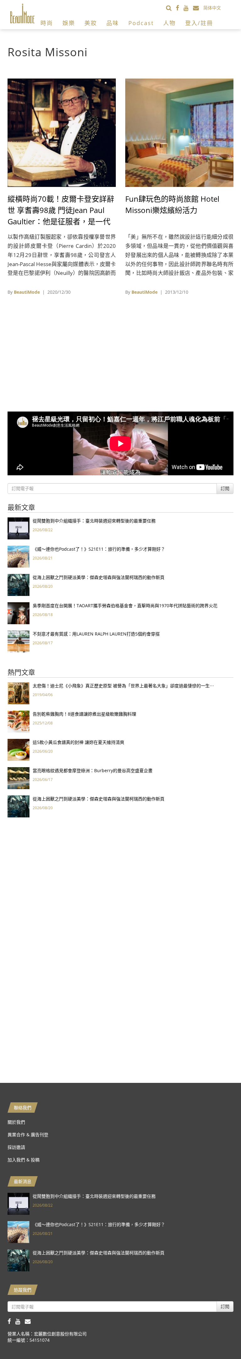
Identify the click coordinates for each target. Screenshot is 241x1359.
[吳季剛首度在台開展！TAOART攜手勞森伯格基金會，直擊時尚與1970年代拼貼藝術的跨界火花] (18, 613)
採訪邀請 (16, 1147)
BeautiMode (27, 292)
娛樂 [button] (68, 23)
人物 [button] (169, 23)
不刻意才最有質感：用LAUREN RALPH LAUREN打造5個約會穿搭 (96, 634)
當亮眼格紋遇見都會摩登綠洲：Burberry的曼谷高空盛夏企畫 (93, 770)
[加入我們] (198, 8)
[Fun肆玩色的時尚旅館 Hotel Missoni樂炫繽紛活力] (179, 132)
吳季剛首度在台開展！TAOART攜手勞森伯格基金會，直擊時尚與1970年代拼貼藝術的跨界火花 (125, 606)
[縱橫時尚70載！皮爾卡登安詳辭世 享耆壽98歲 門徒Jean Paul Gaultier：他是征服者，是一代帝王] (62, 132)
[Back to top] (220, 1338)
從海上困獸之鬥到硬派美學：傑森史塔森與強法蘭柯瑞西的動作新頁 (98, 577)
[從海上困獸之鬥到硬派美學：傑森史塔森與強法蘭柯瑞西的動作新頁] (18, 584)
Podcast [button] (141, 23)
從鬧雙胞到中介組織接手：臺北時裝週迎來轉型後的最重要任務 (94, 521)
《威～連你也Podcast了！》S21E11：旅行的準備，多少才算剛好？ (99, 549)
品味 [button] (112, 23)
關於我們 (16, 1122)
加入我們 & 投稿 (24, 1160)
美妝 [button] (90, 23)
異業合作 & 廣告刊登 (28, 1135)
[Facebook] (180, 8)
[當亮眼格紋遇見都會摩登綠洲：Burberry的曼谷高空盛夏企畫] (18, 778)
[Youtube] (188, 8)
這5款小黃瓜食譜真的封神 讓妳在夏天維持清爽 (78, 742)
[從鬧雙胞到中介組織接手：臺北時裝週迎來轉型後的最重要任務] (18, 528)
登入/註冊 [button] (199, 23)
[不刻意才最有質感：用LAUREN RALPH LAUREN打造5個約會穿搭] (18, 641)
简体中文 (212, 8)
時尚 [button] (46, 23)
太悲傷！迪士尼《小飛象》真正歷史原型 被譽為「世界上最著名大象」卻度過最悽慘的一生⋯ (123, 686)
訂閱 (225, 488)
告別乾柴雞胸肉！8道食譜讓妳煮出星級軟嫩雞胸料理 (84, 714)
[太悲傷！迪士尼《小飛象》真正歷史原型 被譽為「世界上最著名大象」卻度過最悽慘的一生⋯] (18, 693)
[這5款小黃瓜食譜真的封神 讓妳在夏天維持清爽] (18, 749)
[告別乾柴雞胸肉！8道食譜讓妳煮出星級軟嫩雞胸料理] (18, 721)
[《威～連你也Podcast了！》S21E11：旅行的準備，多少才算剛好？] (18, 556)
